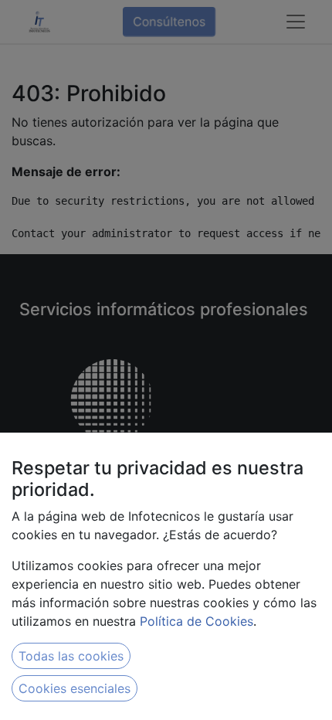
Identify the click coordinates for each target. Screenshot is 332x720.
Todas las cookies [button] (71, 656)
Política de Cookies (196, 621)
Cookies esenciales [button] (74, 688)
